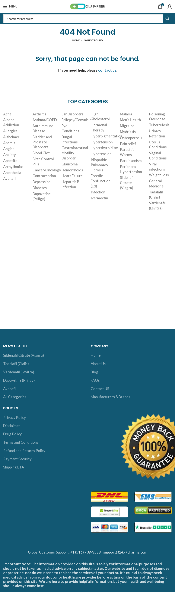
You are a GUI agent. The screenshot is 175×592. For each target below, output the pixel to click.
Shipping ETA (13, 467)
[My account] (169, 6)
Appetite (10, 160)
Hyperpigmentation (106, 136)
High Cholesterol (100, 116)
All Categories (14, 397)
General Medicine (156, 183)
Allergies (10, 131)
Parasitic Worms (127, 152)
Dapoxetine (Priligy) (41, 196)
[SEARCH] (167, 18)
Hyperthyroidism (104, 148)
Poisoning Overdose (157, 116)
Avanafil (9, 178)
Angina (9, 148)
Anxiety (9, 154)
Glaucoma (69, 164)
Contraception (44, 176)
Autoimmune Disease (42, 128)
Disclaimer (11, 425)
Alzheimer (11, 137)
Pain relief (128, 143)
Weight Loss (159, 175)
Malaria (126, 114)
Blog (94, 372)
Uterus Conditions (158, 144)
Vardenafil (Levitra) (157, 205)
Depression (41, 182)
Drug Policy (12, 434)
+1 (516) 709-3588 (85, 552)
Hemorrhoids (72, 170)
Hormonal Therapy (99, 127)
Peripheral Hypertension (131, 169)
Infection (98, 192)
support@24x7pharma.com (125, 552)
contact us (107, 70)
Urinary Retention (157, 133)
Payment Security (17, 459)
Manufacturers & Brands (110, 397)
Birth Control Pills (43, 161)
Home (76, 40)
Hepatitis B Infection (70, 184)
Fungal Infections (69, 139)
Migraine (127, 126)
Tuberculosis (159, 125)
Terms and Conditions (20, 442)
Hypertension (102, 142)
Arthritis (39, 114)
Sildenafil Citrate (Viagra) (127, 182)
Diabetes (39, 188)
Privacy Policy (14, 417)
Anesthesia (12, 172)
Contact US (100, 388)
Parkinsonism (131, 160)
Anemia (9, 143)
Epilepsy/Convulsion (77, 120)
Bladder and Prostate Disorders (42, 142)
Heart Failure (72, 176)
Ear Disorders (72, 114)
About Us (98, 363)
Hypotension (101, 154)
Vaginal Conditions (158, 155)
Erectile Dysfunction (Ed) (100, 181)
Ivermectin (99, 198)
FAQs (95, 380)
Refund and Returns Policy (24, 450)
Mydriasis (128, 132)
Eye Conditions (70, 128)
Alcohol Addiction (11, 122)
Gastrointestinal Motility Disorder (74, 153)
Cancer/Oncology (46, 170)
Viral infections (157, 166)
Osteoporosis (131, 137)
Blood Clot (41, 153)
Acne (7, 114)
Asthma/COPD (44, 120)
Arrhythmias (13, 166)
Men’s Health (130, 120)
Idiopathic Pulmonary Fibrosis (99, 165)
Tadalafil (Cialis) (156, 194)
